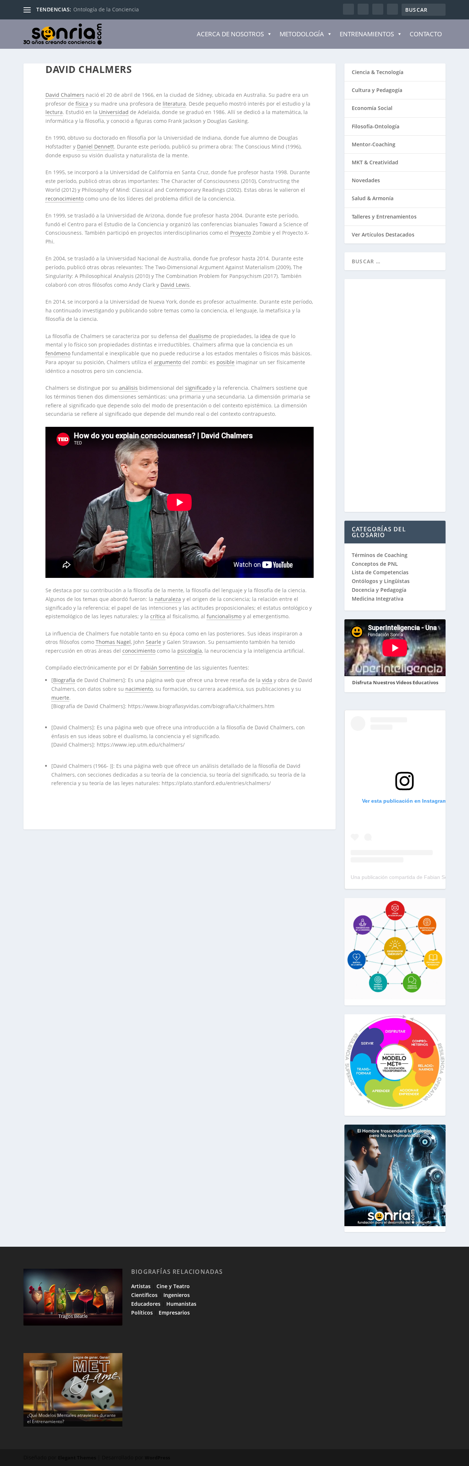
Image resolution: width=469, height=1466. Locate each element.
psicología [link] (189, 650)
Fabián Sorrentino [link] (163, 667)
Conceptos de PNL (375, 563)
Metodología (302, 34)
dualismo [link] (200, 336)
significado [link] (198, 387)
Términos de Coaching (379, 554)
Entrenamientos (367, 34)
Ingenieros (176, 1294)
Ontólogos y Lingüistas (381, 581)
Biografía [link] (64, 680)
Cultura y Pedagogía (377, 90)
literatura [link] (174, 103)
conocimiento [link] (138, 650)
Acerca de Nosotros (230, 34)
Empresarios (174, 1312)
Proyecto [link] (240, 232)
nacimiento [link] (139, 688)
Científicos (144, 1294)
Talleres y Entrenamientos (384, 216)
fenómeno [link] (57, 353)
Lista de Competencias (381, 572)
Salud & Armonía (373, 198)
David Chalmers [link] (64, 94)
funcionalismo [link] (224, 616)
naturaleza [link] (168, 598)
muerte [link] (60, 697)
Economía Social (372, 108)
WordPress (157, 1457)
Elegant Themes (77, 1457)
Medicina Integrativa (377, 598)
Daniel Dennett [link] (95, 146)
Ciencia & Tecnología (377, 72)
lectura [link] (54, 112)
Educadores (145, 1303)
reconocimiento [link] (64, 198)
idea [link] (265, 336)
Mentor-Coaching (373, 144)
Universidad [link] (114, 112)
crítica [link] (157, 616)
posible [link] (225, 362)
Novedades (366, 180)
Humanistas (181, 1303)
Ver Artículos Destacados (383, 234)
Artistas (141, 1286)
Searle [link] (153, 641)
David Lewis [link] (174, 284)
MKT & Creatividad (375, 162)
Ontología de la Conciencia (106, 9)
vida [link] (267, 680)
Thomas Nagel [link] (113, 641)
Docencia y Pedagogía (379, 589)
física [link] (81, 103)
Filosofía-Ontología (375, 126)
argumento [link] (167, 362)
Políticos (142, 1312)
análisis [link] (128, 387)
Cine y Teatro (173, 1286)
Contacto (426, 34)
